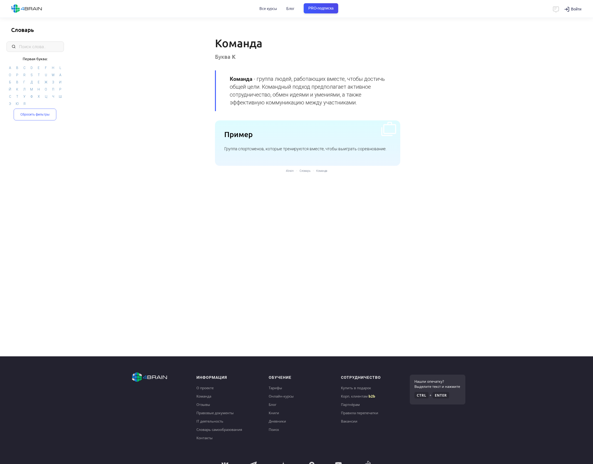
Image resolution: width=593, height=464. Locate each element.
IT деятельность (209, 421)
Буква (225, 56)
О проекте (205, 388)
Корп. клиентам (358, 396)
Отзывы (203, 404)
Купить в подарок (356, 388)
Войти (576, 9)
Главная (34, 9)
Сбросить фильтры (35, 114)
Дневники (277, 421)
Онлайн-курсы (281, 396)
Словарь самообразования (219, 429)
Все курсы (268, 9)
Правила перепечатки (359, 413)
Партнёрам (350, 404)
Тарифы (275, 388)
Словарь (22, 29)
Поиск (274, 429)
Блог (290, 9)
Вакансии (349, 421)
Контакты (204, 438)
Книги (274, 413)
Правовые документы (215, 413)
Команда (203, 396)
